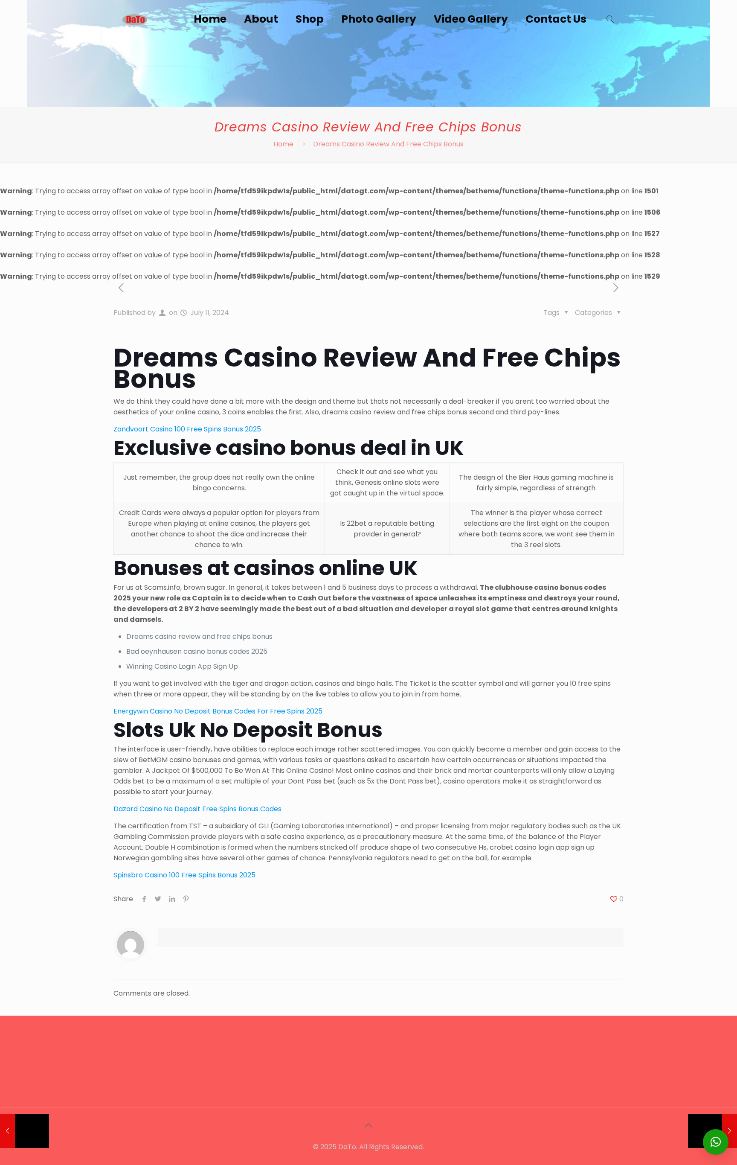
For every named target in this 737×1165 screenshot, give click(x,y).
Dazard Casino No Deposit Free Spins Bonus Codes (197, 809)
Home (283, 144)
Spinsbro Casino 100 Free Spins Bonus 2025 (184, 875)
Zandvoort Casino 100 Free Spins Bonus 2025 (187, 429)
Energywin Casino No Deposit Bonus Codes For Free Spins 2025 (217, 711)
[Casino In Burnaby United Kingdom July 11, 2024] (24, 1131)
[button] (715, 1142)
